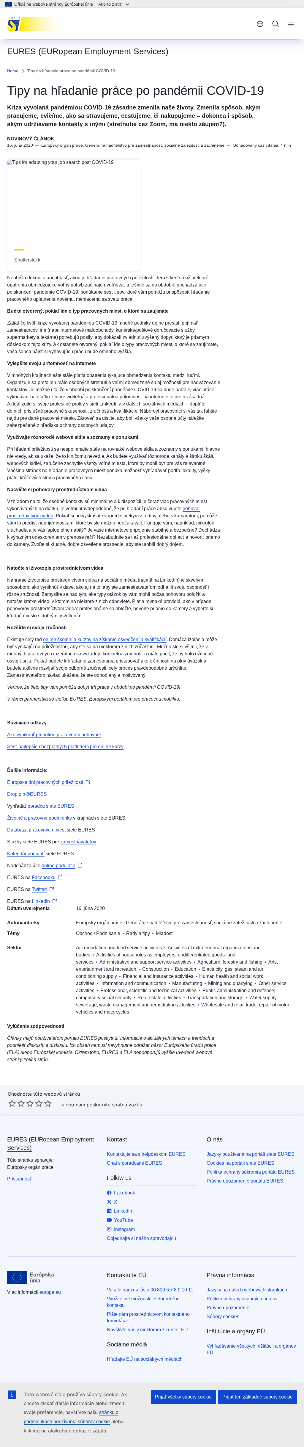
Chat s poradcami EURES (134, 1163)
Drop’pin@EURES (27, 794)
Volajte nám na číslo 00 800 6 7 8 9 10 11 (150, 1289)
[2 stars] (17, 1103)
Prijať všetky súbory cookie (183, 1396)
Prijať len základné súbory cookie (257, 1396)
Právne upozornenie (228, 1307)
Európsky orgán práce (99, 922)
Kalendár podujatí (26, 853)
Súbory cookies (223, 1316)
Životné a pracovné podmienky (39, 817)
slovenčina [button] (260, 24)
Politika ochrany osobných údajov (242, 1298)
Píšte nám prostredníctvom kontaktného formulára (148, 1317)
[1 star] (12, 1103)
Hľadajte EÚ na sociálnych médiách (145, 1359)
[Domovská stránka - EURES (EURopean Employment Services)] (37, 23)
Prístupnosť (19, 1178)
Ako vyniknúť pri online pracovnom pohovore (54, 734)
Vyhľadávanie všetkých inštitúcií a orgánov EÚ (251, 1349)
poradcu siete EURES (51, 806)
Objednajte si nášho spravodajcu (141, 1238)
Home (12, 70)
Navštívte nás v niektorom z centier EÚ (147, 1329)
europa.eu (50, 1292)
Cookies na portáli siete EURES (240, 1163)
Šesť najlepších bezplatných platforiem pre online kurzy (65, 746)
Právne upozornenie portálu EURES (245, 1180)
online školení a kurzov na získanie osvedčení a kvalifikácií (105, 639)
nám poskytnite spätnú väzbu (109, 1105)
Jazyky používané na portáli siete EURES (250, 1154)
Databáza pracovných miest (36, 829)
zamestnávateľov (78, 841)
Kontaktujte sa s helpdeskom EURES (146, 1154)
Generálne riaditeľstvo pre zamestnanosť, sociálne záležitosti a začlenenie (204, 922)
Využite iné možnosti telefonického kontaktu (143, 1302)
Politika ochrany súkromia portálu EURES (251, 1171)
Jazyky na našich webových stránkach (247, 1289)
